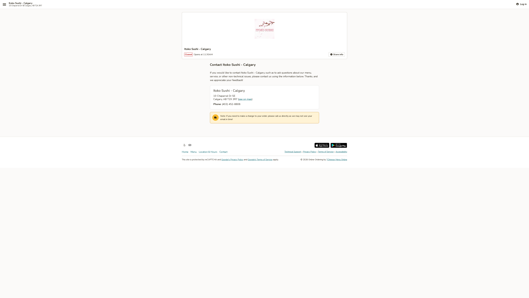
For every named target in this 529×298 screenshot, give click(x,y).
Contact (223, 152)
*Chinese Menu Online (336, 159)
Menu (194, 152)
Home (185, 152)
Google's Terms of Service (260, 159)
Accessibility (341, 151)
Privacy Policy (309, 151)
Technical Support (292, 151)
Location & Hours (208, 152)
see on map (245, 99)
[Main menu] (4, 4)
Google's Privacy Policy (232, 159)
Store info (338, 54)
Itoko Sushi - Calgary (20, 3)
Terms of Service (326, 151)
